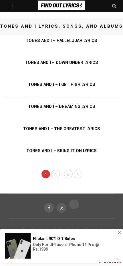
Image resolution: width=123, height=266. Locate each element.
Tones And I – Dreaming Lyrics (61, 106)
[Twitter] (61, 208)
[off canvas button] (9, 6)
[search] (114, 6)
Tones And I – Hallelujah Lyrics (61, 40)
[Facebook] (49, 208)
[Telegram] (74, 204)
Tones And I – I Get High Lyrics (61, 84)
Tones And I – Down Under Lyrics (61, 62)
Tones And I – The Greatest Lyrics (61, 128)
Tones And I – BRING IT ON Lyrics (61, 150)
